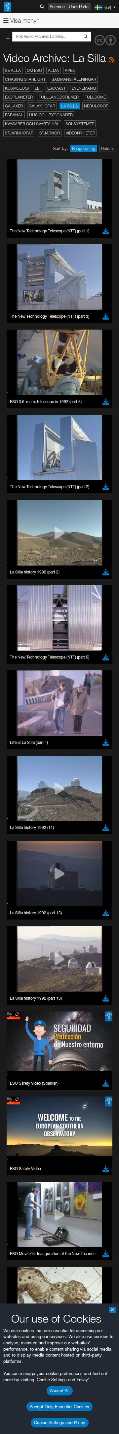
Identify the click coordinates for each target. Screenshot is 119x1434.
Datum (107, 148)
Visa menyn (24, 20)
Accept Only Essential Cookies (59, 1406)
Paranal (14, 114)
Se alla (13, 70)
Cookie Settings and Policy (59, 1422)
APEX (70, 70)
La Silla (69, 105)
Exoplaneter (19, 97)
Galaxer (14, 105)
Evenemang (84, 88)
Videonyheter (80, 133)
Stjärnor (49, 133)
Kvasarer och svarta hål (32, 123)
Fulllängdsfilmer (59, 97)
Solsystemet (79, 123)
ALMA (53, 70)
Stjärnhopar (19, 133)
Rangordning (83, 148)
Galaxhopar (42, 105)
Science (57, 6)
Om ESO (34, 70)
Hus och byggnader (51, 114)
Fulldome (95, 97)
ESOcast (56, 88)
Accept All (59, 1390)
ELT (38, 88)
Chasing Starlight (25, 79)
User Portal (79, 6)
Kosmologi (17, 88)
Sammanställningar (74, 79)
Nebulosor (96, 105)
